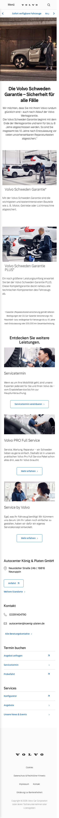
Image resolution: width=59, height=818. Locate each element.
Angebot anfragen (13, 655)
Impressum (24, 784)
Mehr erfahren (28, 471)
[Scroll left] (3, 13)
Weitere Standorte (13, 591)
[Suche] (49, 4)
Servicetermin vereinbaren (28, 404)
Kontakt (36, 784)
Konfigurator (10, 696)
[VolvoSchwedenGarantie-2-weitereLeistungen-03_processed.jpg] (29, 491)
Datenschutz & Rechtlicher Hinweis (29, 775)
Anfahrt (12, 583)
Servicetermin (11, 665)
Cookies (29, 767)
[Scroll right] (53, 13)
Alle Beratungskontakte (17, 633)
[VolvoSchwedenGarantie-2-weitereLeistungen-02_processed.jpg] (29, 424)
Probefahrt (9, 674)
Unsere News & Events (15, 714)
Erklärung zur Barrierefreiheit (29, 792)
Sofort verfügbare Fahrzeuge (26, 13)
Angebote (9, 705)
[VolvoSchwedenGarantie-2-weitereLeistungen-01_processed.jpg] (29, 357)
